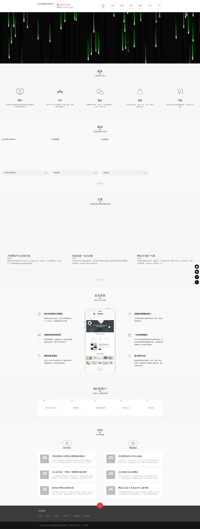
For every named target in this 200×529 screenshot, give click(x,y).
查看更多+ (100, 183)
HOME (103, 8)
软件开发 (67, 448)
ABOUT (159, 8)
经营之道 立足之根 (100, 300)
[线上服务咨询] (197, 267)
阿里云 (57, 516)
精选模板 (76, 516)
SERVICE (140, 8)
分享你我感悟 (100, 435)
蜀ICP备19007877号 (74, 525)
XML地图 (85, 525)
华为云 (40, 516)
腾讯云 (48, 516)
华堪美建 (87, 516)
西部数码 (66, 516)
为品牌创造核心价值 (100, 131)
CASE (122, 8)
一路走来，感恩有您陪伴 (100, 393)
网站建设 (133, 448)
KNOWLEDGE (131, 8)
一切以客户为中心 (100, 76)
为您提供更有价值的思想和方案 (100, 204)
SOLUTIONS (112, 8)
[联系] (197, 277)
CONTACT (150, 8)
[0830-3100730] (197, 282)
